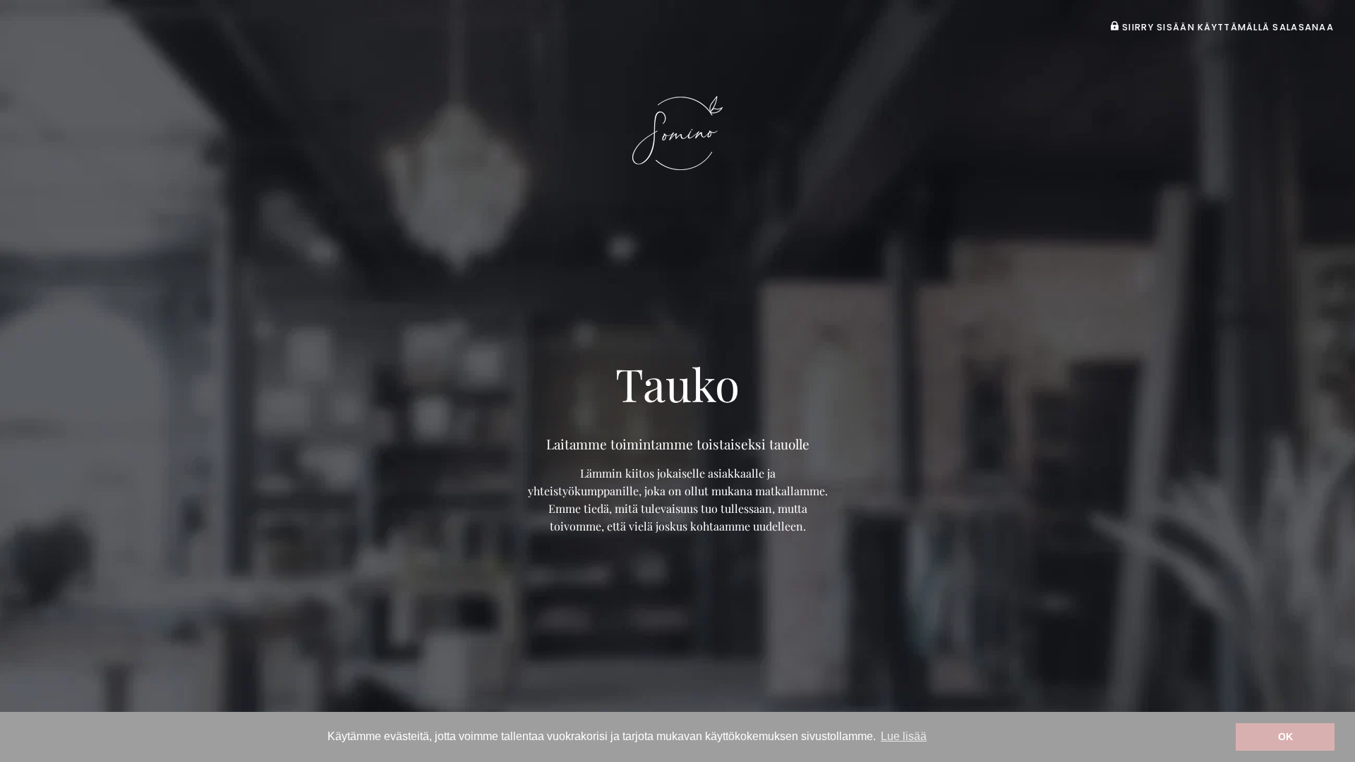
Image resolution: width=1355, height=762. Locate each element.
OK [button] (1285, 736)
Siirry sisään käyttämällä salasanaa (1226, 27)
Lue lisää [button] (904, 736)
